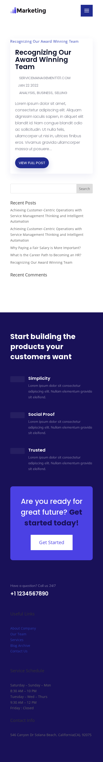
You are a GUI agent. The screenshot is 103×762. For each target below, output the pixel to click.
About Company (23, 628)
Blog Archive (20, 645)
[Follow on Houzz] (43, 749)
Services (16, 639)
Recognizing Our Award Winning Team (43, 59)
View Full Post (32, 162)
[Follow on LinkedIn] (33, 749)
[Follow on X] (24, 749)
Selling (61, 92)
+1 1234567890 (29, 593)
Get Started (51, 542)
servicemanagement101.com (44, 77)
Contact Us (19, 651)
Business (45, 92)
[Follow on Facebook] (14, 749)
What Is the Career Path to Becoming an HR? (45, 255)
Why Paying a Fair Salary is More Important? (45, 247)
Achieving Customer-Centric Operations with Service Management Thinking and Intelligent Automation (46, 216)
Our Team (18, 634)
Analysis (27, 92)
